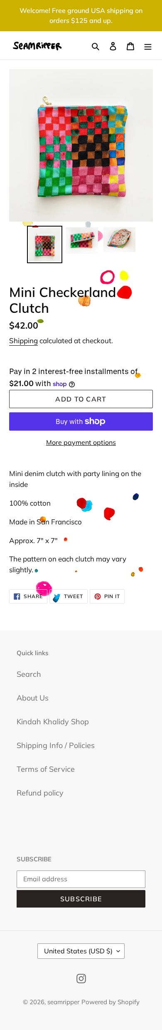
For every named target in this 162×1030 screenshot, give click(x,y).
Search (29, 674)
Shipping (23, 340)
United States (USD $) (78, 951)
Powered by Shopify (110, 1002)
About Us (33, 698)
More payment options (81, 442)
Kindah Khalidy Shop (53, 721)
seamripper (63, 1002)
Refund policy (40, 793)
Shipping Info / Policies (56, 745)
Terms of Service (46, 769)
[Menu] (148, 45)
